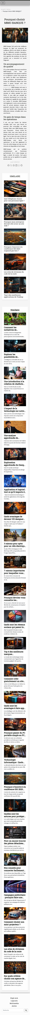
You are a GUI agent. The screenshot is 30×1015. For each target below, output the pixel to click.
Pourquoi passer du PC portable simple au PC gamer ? (14, 735)
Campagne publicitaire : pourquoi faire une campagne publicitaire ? (14, 899)
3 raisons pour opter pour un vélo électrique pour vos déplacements (15, 546)
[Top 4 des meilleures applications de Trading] (15, 285)
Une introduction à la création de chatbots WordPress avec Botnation (14, 385)
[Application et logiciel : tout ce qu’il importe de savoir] (15, 481)
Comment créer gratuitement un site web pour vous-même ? (14, 682)
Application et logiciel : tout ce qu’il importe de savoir (15, 492)
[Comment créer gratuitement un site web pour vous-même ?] (15, 670)
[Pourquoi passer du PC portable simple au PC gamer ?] (15, 724)
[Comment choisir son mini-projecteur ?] (15, 913)
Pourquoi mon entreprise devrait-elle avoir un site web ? (14, 224)
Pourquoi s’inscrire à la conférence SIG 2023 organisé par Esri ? (13, 249)
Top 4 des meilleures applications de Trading (13, 296)
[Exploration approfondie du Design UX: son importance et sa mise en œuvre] (15, 454)
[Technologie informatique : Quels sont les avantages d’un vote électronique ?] (15, 751)
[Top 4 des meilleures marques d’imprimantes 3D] (15, 643)
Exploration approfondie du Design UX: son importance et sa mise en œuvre (14, 466)
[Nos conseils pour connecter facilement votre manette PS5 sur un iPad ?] (15, 859)
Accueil (3, 9)
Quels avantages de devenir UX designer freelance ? (13, 519)
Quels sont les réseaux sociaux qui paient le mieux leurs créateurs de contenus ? (14, 628)
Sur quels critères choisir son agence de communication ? (14, 978)
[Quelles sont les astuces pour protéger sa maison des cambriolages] (15, 805)
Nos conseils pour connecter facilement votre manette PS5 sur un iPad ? (14, 872)
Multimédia (14, 1003)
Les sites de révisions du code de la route (14, 273)
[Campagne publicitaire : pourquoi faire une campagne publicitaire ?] (15, 886)
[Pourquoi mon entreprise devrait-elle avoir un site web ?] (15, 212)
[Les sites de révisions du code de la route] (15, 262)
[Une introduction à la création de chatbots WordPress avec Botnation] (15, 373)
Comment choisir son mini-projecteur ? (14, 923)
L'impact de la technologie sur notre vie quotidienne (14, 411)
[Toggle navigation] (3, 2)
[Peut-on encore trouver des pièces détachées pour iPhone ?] (15, 832)
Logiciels (14, 1001)
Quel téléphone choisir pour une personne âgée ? (14, 200)
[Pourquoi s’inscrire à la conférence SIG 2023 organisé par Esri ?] (15, 237)
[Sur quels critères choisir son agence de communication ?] (15, 967)
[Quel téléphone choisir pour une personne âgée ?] (15, 188)
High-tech (14, 998)
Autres (8, 9)
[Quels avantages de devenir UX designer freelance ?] (15, 508)
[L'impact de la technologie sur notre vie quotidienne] (15, 400)
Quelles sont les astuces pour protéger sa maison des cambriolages (14, 817)
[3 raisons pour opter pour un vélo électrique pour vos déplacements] (15, 535)
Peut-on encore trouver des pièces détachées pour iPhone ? (15, 843)
